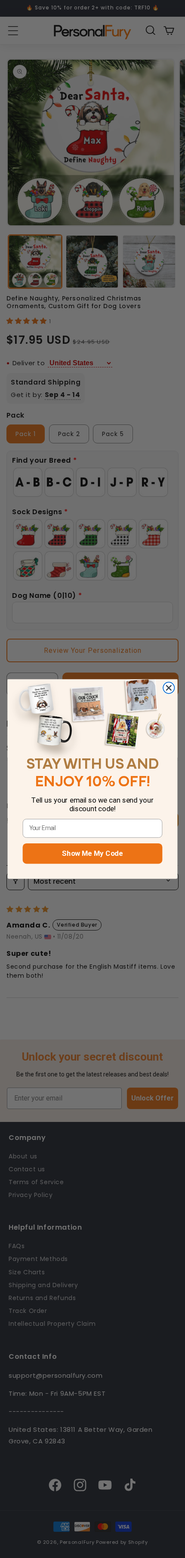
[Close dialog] (168, 688)
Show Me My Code (92, 853)
